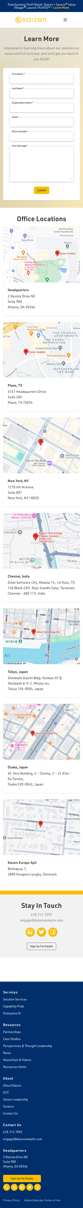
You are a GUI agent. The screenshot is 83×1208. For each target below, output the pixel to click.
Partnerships (12, 1032)
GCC (6, 1092)
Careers (8, 1106)
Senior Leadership (15, 1099)
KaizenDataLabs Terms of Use (42, 1200)
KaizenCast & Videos (17, 1060)
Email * (15, 117)
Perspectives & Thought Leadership (27, 1046)
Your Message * (20, 145)
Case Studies (12, 1039)
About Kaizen (12, 1085)
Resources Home (14, 1067)
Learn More (61, 7)
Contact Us (10, 1113)
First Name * (18, 74)
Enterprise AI (12, 1013)
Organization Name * (22, 102)
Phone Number (20, 131)
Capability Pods (13, 1006)
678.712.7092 (12, 1132)
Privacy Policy (11, 1200)
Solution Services (15, 999)
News (7, 1053)
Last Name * (18, 88)
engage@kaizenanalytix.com (41, 920)
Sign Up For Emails (41, 946)
